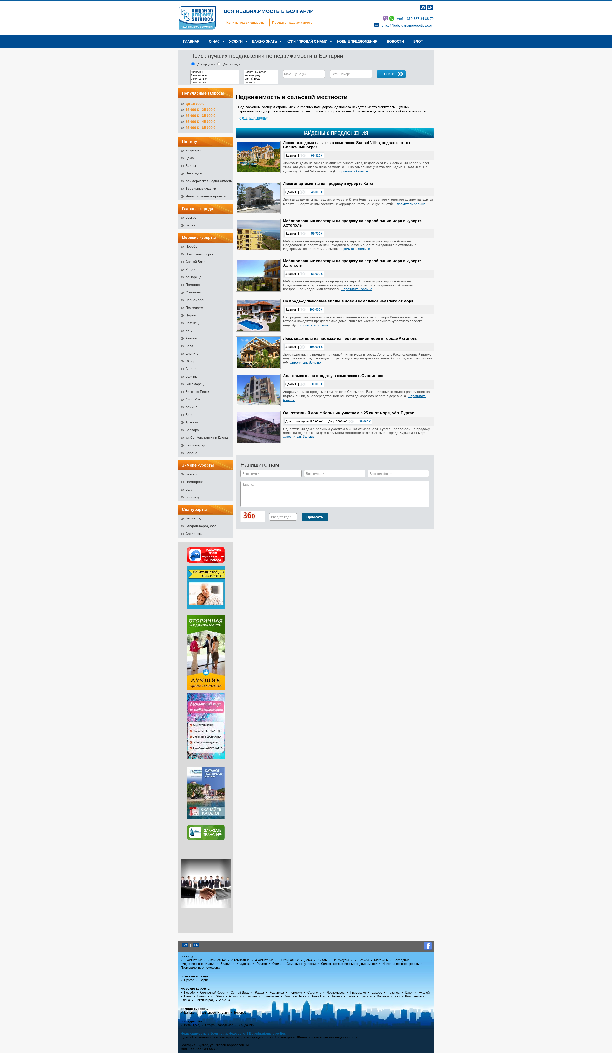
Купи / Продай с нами (307, 41)
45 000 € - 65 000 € (200, 128)
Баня (189, 414)
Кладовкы (244, 964)
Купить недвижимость (245, 22)
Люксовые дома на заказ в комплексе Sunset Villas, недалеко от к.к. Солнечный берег (347, 145)
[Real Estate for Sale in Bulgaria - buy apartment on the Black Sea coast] (205, 653)
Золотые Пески (197, 392)
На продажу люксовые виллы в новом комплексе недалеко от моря (348, 301)
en (430, 7)
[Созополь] (261, 82)
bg (423, 7)
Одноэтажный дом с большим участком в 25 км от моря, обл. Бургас (348, 413)
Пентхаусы (194, 173)
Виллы (191, 165)
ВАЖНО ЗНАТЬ (264, 41)
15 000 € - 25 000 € (200, 110)
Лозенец (192, 323)
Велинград (194, 518)
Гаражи (262, 964)
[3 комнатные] (215, 82)
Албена (191, 453)
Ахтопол (192, 369)
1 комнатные (193, 960)
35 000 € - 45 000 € (200, 122)
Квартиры (193, 150)
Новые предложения (357, 41)
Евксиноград (195, 445)
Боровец (192, 497)
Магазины (381, 960)
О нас (214, 41)
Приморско (194, 307)
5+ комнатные (289, 960)
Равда (190, 269)
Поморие (193, 284)
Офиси (364, 960)
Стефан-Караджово (201, 526)
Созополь (193, 292)
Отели (276, 964)
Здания (226, 964)
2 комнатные (217, 960)
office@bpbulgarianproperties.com (408, 25)
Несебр (191, 246)
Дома (190, 158)
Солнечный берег (199, 254)
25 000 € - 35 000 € (200, 116)
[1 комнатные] (215, 75)
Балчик (191, 376)
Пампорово (194, 482)
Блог (418, 41)
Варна (190, 225)
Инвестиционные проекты (206, 196)
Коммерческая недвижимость (209, 181)
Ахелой (191, 338)
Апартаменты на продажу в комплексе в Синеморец (333, 376)
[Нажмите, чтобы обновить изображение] (254, 517)
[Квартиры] (215, 72)
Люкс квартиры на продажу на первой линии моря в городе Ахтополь (350, 338)
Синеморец (195, 384)
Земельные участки (201, 188)
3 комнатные (240, 960)
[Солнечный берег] (261, 72)
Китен (190, 330)
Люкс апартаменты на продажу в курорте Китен (329, 184)
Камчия (191, 407)
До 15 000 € (195, 104)
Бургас (191, 217)
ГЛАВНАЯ (191, 41)
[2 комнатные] (215, 79)
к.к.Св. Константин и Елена (207, 437)
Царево (191, 315)
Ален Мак (193, 399)
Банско (191, 474)
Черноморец (195, 300)
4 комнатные (264, 960)
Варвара (192, 430)
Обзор (190, 361)
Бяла (189, 346)
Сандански (194, 533)
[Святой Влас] (261, 79)
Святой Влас (195, 262)
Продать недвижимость (292, 22)
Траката (192, 422)
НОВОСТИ (395, 41)
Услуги (236, 41)
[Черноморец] (261, 75)
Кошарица (194, 277)
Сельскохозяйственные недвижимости (349, 964)
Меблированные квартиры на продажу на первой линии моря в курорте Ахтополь (352, 223)
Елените (192, 353)
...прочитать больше (352, 171)
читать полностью (254, 117)
